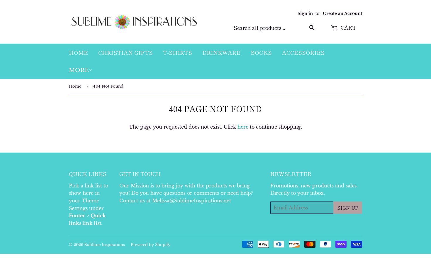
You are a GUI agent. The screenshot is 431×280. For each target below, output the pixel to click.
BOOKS (261, 52)
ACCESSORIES (303, 52)
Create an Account (342, 13)
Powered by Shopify (150, 244)
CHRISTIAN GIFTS (125, 52)
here (242, 127)
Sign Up (347, 207)
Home (75, 86)
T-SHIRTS (177, 52)
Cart (347, 27)
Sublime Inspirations (104, 244)
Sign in (305, 13)
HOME (78, 52)
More (79, 70)
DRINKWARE (221, 52)
